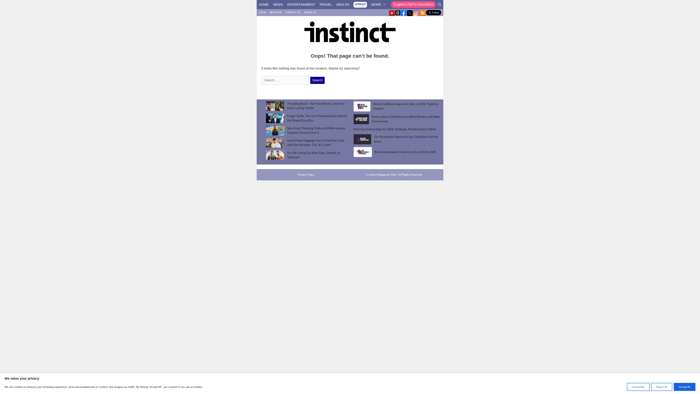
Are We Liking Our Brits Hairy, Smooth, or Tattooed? (313, 155)
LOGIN (262, 12)
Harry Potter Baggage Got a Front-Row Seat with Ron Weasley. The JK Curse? (315, 142)
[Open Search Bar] (439, 4)
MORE (376, 4)
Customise (638, 386)
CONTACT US (292, 12)
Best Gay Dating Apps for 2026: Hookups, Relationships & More (395, 129)
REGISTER (275, 12)
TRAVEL (325, 4)
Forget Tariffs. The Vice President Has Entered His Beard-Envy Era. (317, 118)
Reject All (661, 386)
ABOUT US (310, 12)
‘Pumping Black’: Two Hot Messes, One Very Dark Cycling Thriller (316, 106)
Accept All (684, 386)
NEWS (278, 4)
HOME (264, 4)
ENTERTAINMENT (301, 4)
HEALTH (342, 4)
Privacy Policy (306, 174)
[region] (350, 383)
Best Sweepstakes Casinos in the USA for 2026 (405, 152)
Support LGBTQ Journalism (413, 4)
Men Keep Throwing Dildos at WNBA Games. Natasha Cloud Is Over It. (316, 130)
